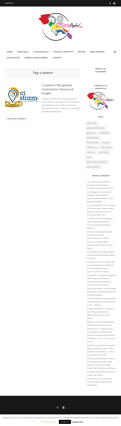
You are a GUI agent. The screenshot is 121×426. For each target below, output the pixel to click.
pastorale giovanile (97, 162)
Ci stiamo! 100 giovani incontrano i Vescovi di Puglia (101, 373)
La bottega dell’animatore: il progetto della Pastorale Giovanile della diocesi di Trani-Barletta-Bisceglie (100, 197)
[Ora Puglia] (60, 41)
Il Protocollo (41, 52)
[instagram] (63, 407)
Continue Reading (16, 119)
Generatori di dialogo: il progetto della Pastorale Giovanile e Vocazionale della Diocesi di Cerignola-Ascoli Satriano (101, 280)
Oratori (91, 152)
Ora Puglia (106, 147)
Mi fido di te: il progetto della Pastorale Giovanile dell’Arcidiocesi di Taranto (99, 235)
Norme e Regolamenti (36, 58)
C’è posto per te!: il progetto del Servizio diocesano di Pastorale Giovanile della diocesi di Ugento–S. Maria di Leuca (100, 267)
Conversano (93, 138)
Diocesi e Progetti (63, 52)
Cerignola (104, 133)
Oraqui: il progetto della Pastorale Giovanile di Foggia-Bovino (100, 245)
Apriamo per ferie (95, 128)
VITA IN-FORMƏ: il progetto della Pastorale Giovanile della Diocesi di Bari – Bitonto (101, 301)
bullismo (91, 133)
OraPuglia (22, 52)
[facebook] (57, 407)
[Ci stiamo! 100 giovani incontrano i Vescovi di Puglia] (21, 97)
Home (10, 52)
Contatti (9, 3)
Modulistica (13, 58)
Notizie (81, 52)
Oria (89, 157)
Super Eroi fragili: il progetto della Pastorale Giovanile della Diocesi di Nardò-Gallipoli (101, 291)
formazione (92, 143)
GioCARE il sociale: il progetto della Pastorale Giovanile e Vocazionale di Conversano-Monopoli (100, 223)
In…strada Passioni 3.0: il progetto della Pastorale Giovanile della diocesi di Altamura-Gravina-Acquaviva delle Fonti (101, 210)
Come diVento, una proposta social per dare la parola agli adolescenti (99, 382)
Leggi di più (77, 422)
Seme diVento (97, 52)
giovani (106, 143)
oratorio (103, 152)
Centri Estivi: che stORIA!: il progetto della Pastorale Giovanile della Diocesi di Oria (100, 185)
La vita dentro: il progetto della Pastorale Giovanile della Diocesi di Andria (101, 255)
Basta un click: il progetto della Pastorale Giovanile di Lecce (100, 323)
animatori (92, 123)
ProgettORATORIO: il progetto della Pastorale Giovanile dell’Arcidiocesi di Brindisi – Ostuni (100, 313)
